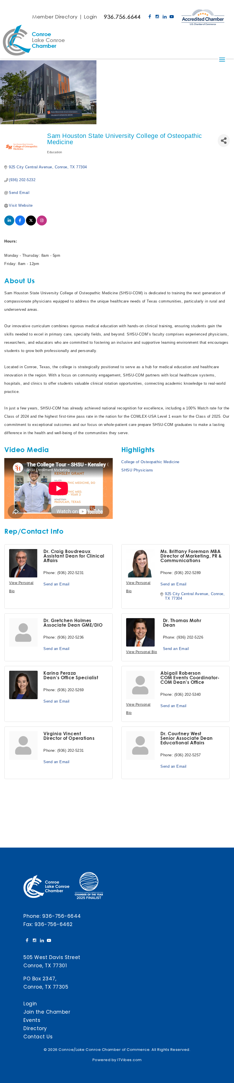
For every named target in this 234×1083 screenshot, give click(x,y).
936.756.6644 (122, 16)
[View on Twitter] (31, 224)
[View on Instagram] (42, 224)
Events (31, 1020)
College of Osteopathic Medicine (150, 462)
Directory (35, 1028)
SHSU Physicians (137, 470)
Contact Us (38, 1036)
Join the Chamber (46, 1012)
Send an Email (56, 584)
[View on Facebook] (20, 224)
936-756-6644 (61, 916)
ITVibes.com (129, 1060)
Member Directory (54, 17)
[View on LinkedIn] (9, 224)
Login (90, 17)
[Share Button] (224, 140)
